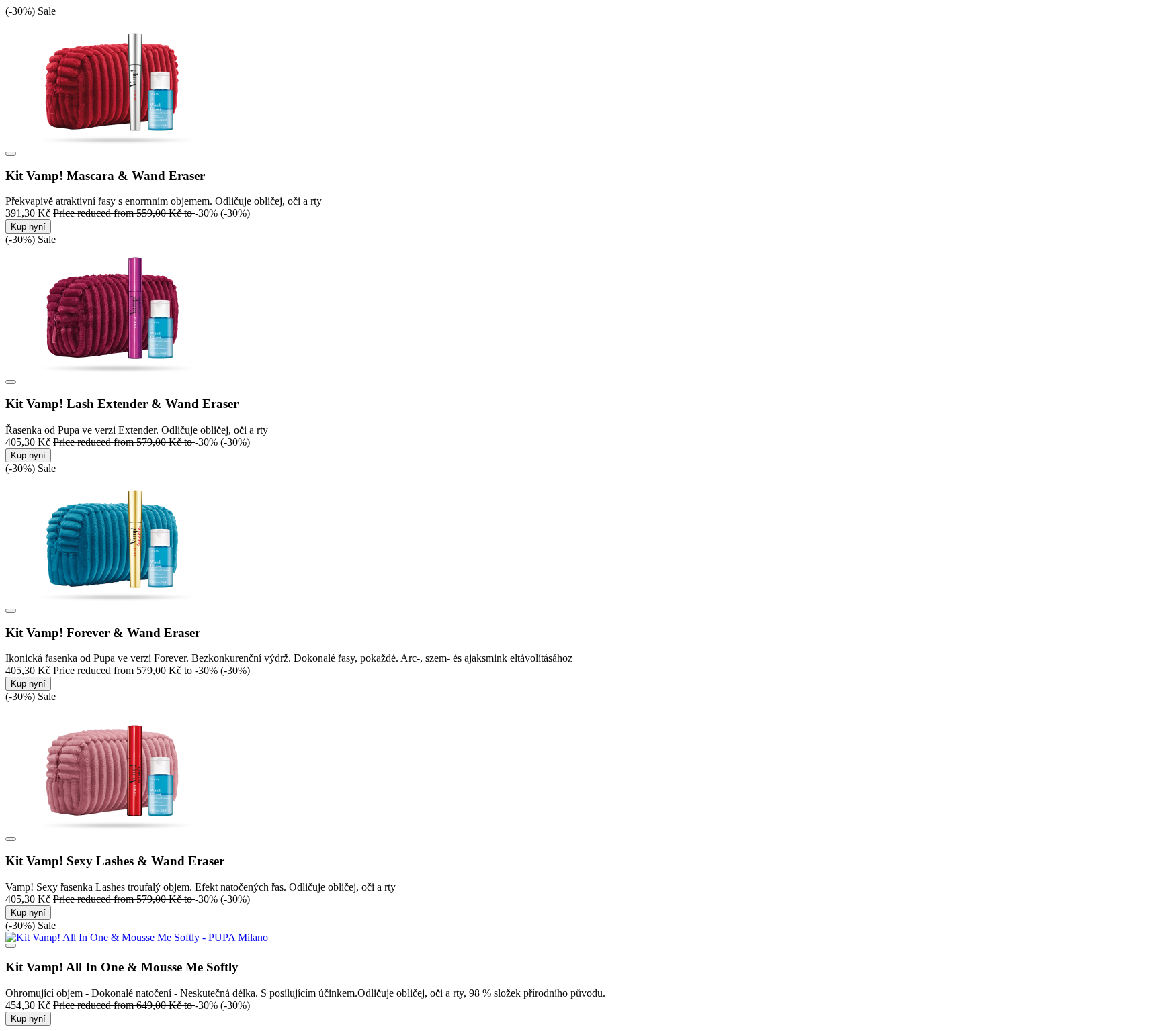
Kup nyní (28, 227)
